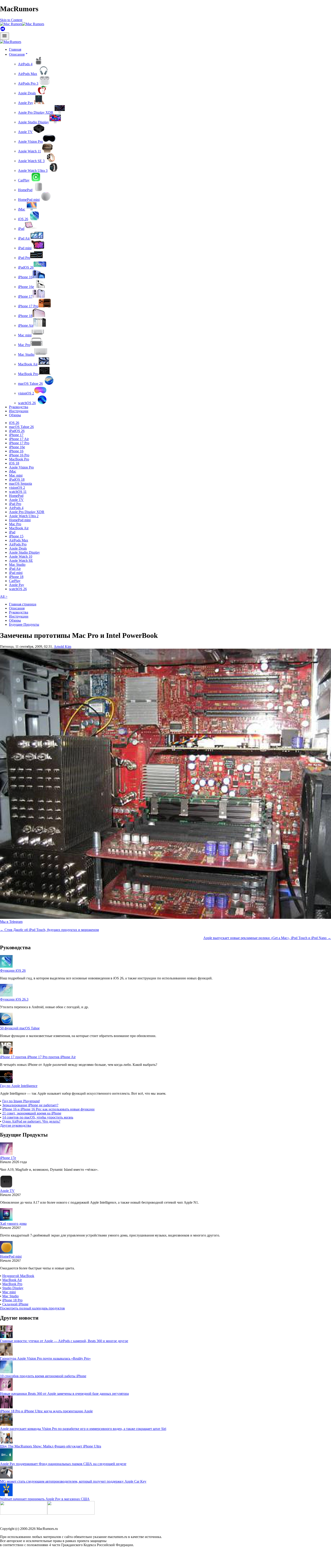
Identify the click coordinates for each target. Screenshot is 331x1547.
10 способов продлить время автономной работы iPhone (43, 1376)
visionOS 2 (26, 393)
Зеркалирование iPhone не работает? (30, 1105)
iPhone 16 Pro (19, 455)
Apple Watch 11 (29, 151)
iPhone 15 (16, 536)
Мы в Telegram (11, 922)
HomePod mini (29, 200)
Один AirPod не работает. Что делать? (31, 1121)
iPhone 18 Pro (12, 1300)
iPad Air (24, 238)
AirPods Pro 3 (28, 83)
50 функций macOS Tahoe (20, 1028)
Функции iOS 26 (13, 970)
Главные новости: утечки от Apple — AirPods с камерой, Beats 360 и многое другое (64, 1341)
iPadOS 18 (17, 479)
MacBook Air (28, 364)
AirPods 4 (25, 64)
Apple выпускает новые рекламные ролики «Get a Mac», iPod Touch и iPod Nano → (267, 938)
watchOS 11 (18, 492)
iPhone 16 (25, 277)
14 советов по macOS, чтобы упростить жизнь (37, 1117)
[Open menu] (4, 36)
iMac (21, 209)
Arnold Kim (62, 646)
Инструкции (18, 411)
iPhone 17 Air (19, 439)
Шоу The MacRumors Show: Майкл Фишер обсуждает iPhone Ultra (50, 1446)
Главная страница (22, 604)
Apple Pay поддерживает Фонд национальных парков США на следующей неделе (63, 1464)
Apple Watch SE (21, 560)
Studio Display (12, 1288)
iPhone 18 (25, 316)
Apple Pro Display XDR (35, 112)
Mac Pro (24, 345)
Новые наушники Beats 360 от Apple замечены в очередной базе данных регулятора (64, 1393)
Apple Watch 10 (20, 556)
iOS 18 (14, 463)
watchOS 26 (27, 403)
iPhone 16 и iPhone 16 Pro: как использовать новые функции (48, 1109)
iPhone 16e (26, 287)
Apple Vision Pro (30, 141)
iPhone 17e (8, 1158)
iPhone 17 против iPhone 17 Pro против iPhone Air (38, 1057)
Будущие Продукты (24, 624)
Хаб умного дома (13, 1223)
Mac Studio (26, 354)
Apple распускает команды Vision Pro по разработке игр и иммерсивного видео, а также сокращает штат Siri (83, 1429)
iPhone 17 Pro (28, 306)
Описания (17, 608)
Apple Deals (27, 93)
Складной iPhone (15, 1304)
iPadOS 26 (26, 267)
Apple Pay (25, 103)
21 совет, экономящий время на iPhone (31, 1113)
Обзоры (15, 415)
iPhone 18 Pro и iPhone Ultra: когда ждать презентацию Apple (46, 1411)
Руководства (18, 407)
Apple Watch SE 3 (31, 161)
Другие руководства (15, 1125)
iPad (21, 229)
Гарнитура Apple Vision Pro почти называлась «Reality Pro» (45, 1358)
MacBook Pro (28, 374)
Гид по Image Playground (21, 1101)
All (3, 596)
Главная (15, 49)
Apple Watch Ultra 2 (24, 516)
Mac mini (25, 335)
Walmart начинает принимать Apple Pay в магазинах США (45, 1499)
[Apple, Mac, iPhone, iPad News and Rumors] (10, 42)
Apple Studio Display (33, 122)
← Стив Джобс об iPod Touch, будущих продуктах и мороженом (49, 930)
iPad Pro (24, 258)
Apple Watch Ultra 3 (33, 170)
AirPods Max (27, 74)
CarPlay (23, 180)
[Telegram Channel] (2, 30)
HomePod (25, 190)
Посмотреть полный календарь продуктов (32, 1308)
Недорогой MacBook (18, 1276)
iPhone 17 (25, 296)
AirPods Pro (18, 544)
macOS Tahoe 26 (30, 383)
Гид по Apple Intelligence (18, 1086)
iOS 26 (23, 219)
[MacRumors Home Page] (22, 24)
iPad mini (25, 248)
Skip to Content (11, 20)
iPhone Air (25, 325)
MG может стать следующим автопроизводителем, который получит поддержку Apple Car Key (73, 1481)
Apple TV (25, 132)
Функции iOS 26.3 (14, 999)
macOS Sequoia (20, 483)
